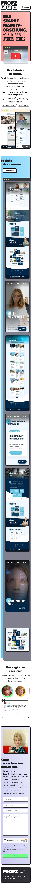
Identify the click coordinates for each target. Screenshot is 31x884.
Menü (26, 7)
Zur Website (9, 170)
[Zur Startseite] (9, 3)
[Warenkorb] (14, 7)
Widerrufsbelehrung (9, 878)
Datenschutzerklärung (13, 848)
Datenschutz (16, 876)
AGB (22, 876)
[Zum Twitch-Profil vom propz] (3, 7)
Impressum (6, 876)
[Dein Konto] (8, 7)
